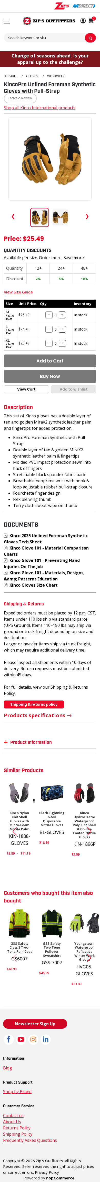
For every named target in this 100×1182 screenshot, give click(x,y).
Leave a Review (20, 98)
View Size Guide (18, 291)
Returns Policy (17, 1128)
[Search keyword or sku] (90, 38)
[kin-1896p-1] (84, 793)
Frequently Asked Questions (30, 1140)
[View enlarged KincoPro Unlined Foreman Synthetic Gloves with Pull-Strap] (50, 158)
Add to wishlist (74, 389)
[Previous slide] (12, 831)
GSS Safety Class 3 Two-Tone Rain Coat (19, 948)
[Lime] (19, 923)
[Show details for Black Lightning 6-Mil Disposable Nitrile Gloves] (52, 793)
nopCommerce (60, 1177)
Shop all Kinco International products (39, 108)
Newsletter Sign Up (35, 1024)
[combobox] (50, 37)
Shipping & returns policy (33, 704)
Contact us (13, 1115)
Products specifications (34, 715)
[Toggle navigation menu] (7, 21)
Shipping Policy (17, 1134)
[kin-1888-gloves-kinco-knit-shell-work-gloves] (19, 793)
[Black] (52, 923)
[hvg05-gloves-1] (84, 923)
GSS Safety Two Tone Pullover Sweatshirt (52, 950)
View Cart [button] (26, 389)
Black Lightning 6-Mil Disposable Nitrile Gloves (52, 819)
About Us (12, 1122)
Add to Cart (50, 361)
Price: (13, 239)
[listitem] (39, 217)
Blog (7, 1068)
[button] (83, 21)
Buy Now (50, 376)
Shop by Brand (17, 1091)
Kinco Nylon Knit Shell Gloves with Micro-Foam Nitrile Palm (19, 821)
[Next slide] (91, 831)
